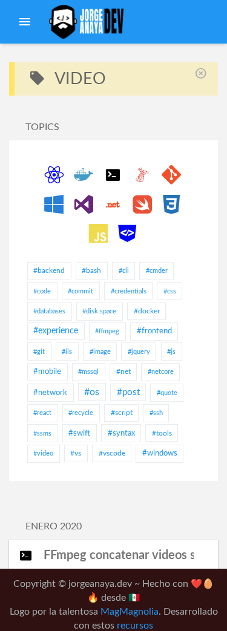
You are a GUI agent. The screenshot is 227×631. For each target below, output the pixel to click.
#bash (91, 270)
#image (100, 351)
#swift (79, 433)
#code (42, 291)
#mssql (88, 371)
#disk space (99, 311)
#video (43, 453)
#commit (80, 291)
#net (123, 371)
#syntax (121, 433)
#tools (162, 433)
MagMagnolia (129, 611)
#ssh (156, 413)
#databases (49, 311)
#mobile (47, 372)
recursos (135, 625)
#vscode (112, 453)
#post (128, 392)
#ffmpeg (107, 331)
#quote (167, 393)
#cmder (157, 270)
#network (50, 393)
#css (169, 291)
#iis (67, 351)
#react (42, 413)
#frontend (154, 331)
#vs (75, 453)
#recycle (80, 413)
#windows (159, 453)
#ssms (42, 433)
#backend (49, 270)
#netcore (161, 371)
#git (39, 351)
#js (171, 351)
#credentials (128, 291)
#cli (124, 270)
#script (122, 412)
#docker (147, 311)
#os (91, 392)
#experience (55, 331)
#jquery (139, 351)
